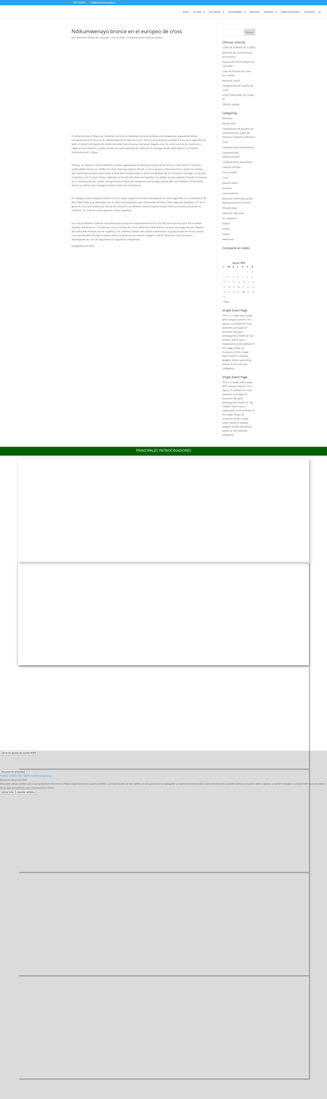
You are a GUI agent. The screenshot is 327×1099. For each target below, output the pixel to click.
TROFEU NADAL (231, 104)
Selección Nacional (233, 213)
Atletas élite (229, 123)
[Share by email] (121, 252)
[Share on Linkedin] (112, 252)
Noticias (254, 12)
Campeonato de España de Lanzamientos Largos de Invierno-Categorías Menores (238, 133)
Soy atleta (215, 12)
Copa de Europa (231, 167)
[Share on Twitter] (85, 252)
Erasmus (227, 188)
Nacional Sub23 (231, 80)
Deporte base (230, 182)
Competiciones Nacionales (237, 162)
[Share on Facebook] (76, 252)
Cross (225, 177)
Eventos (268, 12)
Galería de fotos (290, 12)
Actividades (235, 12)
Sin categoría (229, 218)
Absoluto (227, 118)
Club (225, 142)
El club (197, 12)
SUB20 (226, 228)
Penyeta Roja (229, 208)
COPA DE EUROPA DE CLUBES (238, 47)
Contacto (309, 12)
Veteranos (228, 239)
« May (225, 301)
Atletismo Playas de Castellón (93, 37)
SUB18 (226, 223)
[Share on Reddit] (94, 252)
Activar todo (7, 791)
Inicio (186, 12)
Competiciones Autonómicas (238, 147)
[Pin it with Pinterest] (103, 252)
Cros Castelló (229, 172)
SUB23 (226, 234)
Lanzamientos (230, 193)
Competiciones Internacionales (144, 37)
